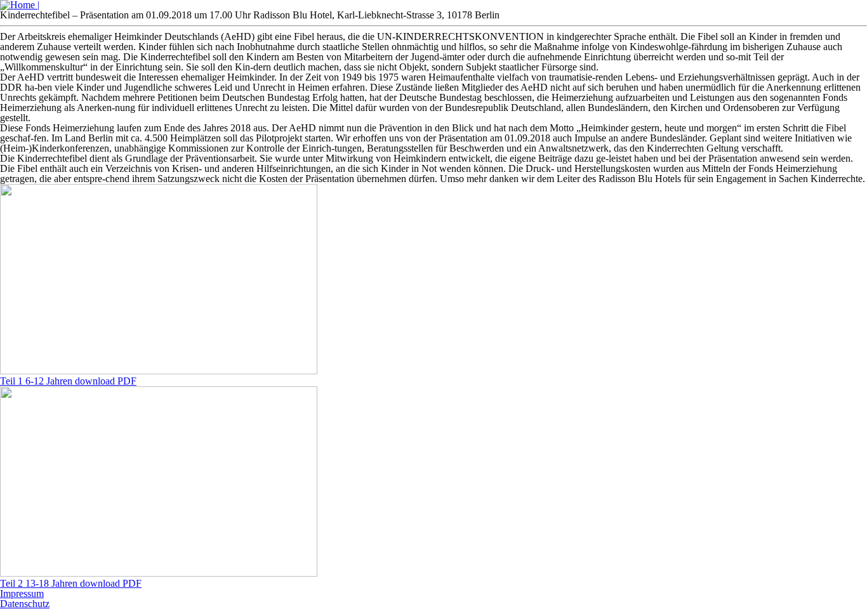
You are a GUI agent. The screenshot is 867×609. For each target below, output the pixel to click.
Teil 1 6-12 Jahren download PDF (68, 381)
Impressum (22, 593)
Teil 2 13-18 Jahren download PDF (71, 583)
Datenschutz (25, 603)
